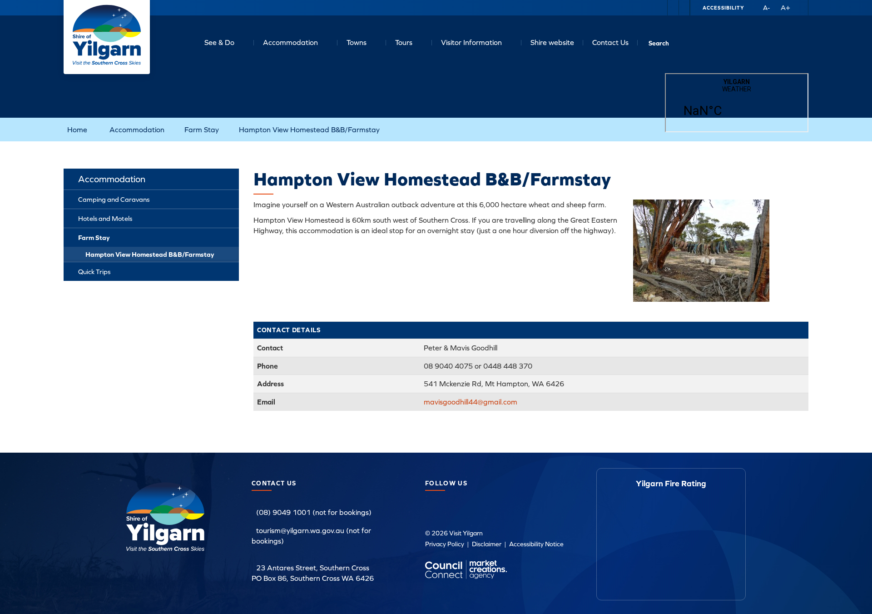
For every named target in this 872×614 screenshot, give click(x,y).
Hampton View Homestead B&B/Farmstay (309, 129)
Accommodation (290, 42)
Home (77, 129)
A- (766, 7)
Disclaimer (486, 544)
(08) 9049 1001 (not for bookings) (314, 512)
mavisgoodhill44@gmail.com (470, 402)
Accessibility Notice (536, 544)
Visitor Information (471, 42)
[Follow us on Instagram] (684, 7)
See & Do (219, 42)
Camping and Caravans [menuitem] (113, 199)
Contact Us (610, 42)
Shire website (552, 42)
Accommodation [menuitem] (111, 179)
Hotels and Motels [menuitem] (105, 218)
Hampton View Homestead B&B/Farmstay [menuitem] (149, 254)
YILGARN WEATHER (736, 102)
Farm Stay (201, 129)
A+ (785, 7)
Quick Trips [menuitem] (94, 271)
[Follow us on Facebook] (673, 7)
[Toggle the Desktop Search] (659, 42)
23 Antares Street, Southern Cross (312, 568)
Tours (403, 42)
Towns (357, 42)
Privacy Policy (444, 544)
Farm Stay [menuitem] (94, 237)
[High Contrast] (752, 7)
